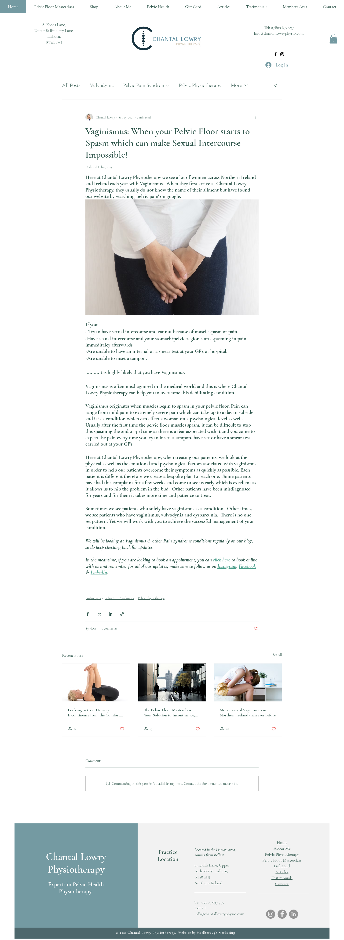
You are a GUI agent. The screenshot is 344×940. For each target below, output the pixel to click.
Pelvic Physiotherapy (200, 85)
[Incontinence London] (172, 682)
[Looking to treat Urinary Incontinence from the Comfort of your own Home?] (96, 682)
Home (282, 842)
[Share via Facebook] (87, 614)
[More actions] (256, 117)
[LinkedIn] (293, 914)
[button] (333, 39)
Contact (282, 883)
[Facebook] (275, 54)
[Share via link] (122, 614)
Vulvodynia (102, 85)
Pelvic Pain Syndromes (146, 85)
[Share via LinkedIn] (110, 614)
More (236, 85)
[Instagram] (282, 54)
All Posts (71, 85)
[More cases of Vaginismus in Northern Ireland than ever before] (248, 682)
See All (277, 655)
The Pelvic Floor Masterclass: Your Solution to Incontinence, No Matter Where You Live (169, 712)
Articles (281, 871)
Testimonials (282, 877)
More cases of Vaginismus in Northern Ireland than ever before (248, 712)
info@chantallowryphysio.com (279, 33)
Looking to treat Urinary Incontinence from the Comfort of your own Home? (94, 712)
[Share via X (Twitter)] (99, 614)
